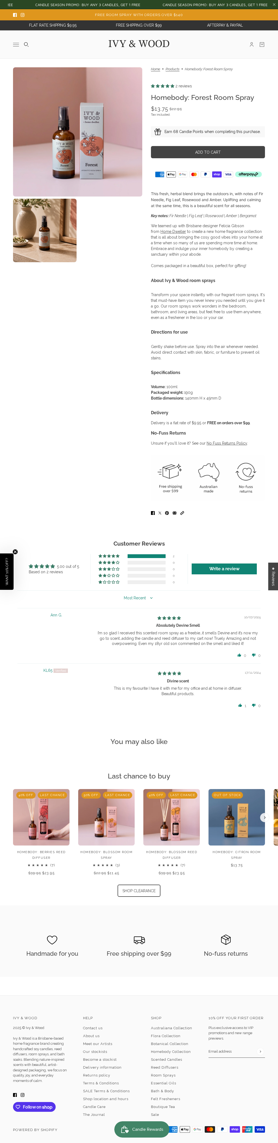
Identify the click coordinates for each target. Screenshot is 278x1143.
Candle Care (94, 1107)
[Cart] (262, 45)
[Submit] (260, 1051)
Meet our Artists (97, 1044)
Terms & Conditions (101, 1083)
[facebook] (15, 15)
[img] (169, 618)
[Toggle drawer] (16, 44)
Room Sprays (163, 1075)
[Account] (252, 45)
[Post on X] (159, 513)
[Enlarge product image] (77, 132)
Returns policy (96, 1075)
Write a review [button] (224, 568)
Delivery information (102, 1067)
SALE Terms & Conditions (106, 1091)
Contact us (93, 1028)
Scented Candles (166, 1059)
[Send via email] (174, 513)
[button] (163, 86)
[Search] (26, 45)
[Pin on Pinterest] (167, 513)
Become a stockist (100, 1059)
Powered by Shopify (35, 1130)
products (172, 69)
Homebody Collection (171, 1052)
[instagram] (22, 15)
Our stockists (95, 1052)
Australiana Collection (171, 1028)
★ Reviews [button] (273, 576)
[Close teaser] (15, 552)
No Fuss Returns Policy (227, 443)
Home (155, 69)
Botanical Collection (169, 1044)
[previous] (13, 793)
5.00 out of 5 (68, 566)
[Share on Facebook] (153, 513)
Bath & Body (162, 1091)
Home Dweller (173, 231)
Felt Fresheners (165, 1099)
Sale (155, 1115)
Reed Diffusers (164, 1067)
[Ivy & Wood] (139, 44)
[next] (264, 817)
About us (91, 1036)
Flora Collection (166, 1036)
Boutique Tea (163, 1107)
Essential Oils (163, 1083)
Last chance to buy (139, 776)
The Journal (94, 1115)
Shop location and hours (105, 1099)
